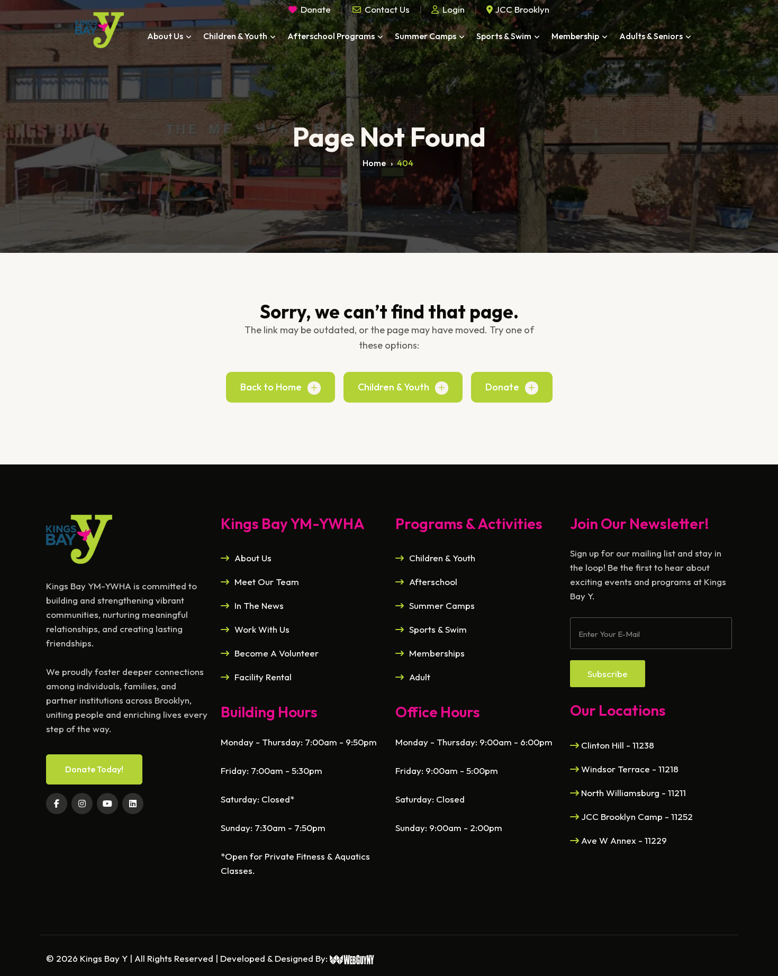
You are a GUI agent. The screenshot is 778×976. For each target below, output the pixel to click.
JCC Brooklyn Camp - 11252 (636, 816)
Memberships (437, 653)
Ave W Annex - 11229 (623, 840)
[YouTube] (107, 803)
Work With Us (262, 629)
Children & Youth (235, 36)
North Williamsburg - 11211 (632, 792)
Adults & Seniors (651, 36)
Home (374, 163)
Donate (502, 387)
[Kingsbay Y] (99, 30)
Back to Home (271, 387)
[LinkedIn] (132, 803)
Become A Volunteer (276, 653)
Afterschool (433, 581)
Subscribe (607, 673)
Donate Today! (94, 769)
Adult (419, 676)
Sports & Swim (503, 36)
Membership (575, 36)
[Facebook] (56, 803)
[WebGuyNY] (352, 958)
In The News (259, 605)
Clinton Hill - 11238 (616, 745)
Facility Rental (263, 676)
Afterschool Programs (331, 36)
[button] (381, 9)
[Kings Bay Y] (79, 537)
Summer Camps (425, 36)
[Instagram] (82, 803)
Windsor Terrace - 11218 (629, 768)
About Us (165, 36)
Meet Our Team (266, 581)
